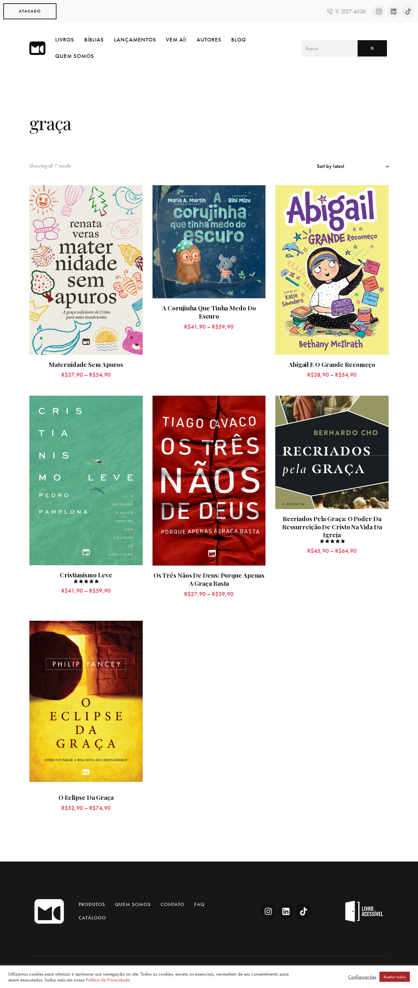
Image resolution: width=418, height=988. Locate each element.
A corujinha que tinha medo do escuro (209, 312)
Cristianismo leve (86, 575)
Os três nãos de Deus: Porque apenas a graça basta (209, 579)
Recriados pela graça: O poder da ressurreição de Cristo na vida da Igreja (332, 527)
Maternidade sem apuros (86, 364)
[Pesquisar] (372, 48)
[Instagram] (378, 11)
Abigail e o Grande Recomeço (332, 364)
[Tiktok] (408, 11)
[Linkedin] (393, 11)
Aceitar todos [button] (394, 977)
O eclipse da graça (86, 797)
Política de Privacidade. (108, 980)
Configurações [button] (362, 977)
